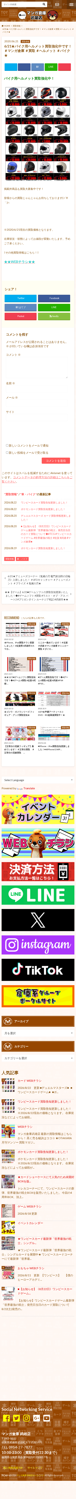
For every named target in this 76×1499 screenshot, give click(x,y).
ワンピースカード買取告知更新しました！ (44, 502)
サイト (10, 411)
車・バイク (28, 494)
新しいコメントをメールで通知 (28, 445)
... (31, 1482)
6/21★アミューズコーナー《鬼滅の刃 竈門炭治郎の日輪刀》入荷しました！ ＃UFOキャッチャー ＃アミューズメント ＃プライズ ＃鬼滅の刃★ (39, 580)
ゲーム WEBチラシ (30, 1206)
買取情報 (11, 494)
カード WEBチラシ (30, 1080)
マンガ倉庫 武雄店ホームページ (30, 1475)
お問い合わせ (57, 4)
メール (12, 397)
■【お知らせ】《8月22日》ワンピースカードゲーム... (45, 1291)
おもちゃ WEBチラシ (31, 1268)
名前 (10, 383)
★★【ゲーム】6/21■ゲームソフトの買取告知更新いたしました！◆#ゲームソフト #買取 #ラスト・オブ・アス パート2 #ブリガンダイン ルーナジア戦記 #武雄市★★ (36, 596)
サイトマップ (35, 1467)
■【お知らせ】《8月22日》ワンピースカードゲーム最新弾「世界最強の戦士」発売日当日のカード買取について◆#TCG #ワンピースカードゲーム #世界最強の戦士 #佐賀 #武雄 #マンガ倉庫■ (46, 534)
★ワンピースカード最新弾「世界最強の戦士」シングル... (44, 1241)
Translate (29, 788)
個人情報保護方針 (13, 1467)
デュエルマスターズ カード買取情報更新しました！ (46, 517)
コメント (13, 354)
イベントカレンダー (30, 1223)
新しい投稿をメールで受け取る (28, 452)
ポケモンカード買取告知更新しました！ (43, 509)
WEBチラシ (25, 1126)
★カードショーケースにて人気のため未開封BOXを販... (46, 1179)
